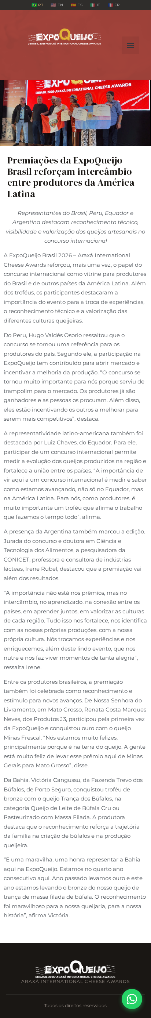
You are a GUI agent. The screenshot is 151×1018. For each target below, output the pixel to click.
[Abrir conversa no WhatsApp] (132, 999)
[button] (130, 45)
